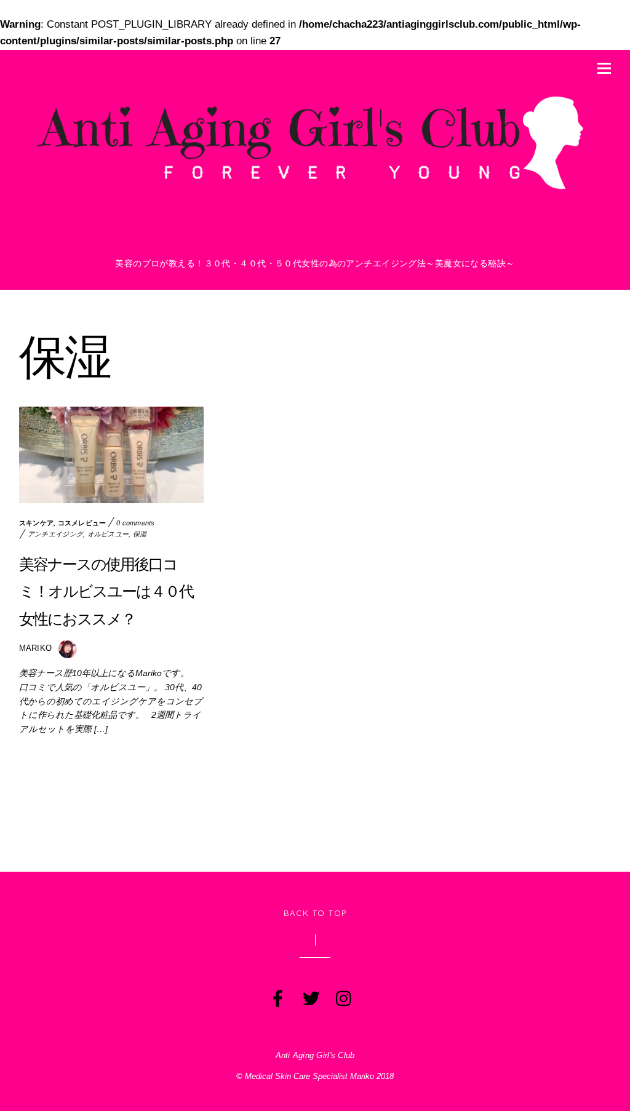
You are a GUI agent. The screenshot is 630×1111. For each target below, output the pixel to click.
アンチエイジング (55, 534)
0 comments (135, 523)
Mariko (35, 648)
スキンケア (36, 523)
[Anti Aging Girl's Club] (315, 193)
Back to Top (315, 913)
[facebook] (277, 996)
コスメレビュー (82, 523)
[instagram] (343, 996)
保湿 (140, 534)
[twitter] (310, 996)
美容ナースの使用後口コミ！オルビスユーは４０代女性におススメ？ (106, 591)
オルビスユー (108, 534)
